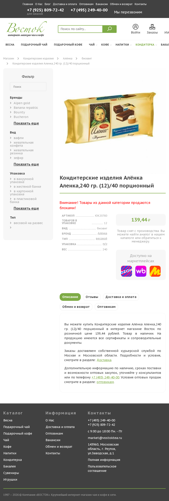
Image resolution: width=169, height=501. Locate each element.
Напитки (122, 44)
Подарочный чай (34, 44)
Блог (48, 4)
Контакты (141, 4)
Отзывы (92, 297)
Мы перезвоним (128, 12)
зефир (18, 157)
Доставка (104, 360)
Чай (92, 44)
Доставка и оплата (65, 4)
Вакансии (102, 4)
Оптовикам (86, 4)
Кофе (105, 44)
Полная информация (104, 460)
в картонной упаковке (21, 193)
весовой (101, 238)
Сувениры (11, 473)
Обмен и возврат (121, 4)
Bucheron (21, 116)
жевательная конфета (21, 144)
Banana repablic (26, 107)
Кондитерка (145, 44)
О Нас (38, 4)
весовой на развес (28, 223)
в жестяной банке (27, 186)
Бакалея (9, 466)
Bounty (19, 112)
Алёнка (67, 58)
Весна (10, 44)
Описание (70, 297)
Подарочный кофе (68, 44)
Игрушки (10, 479)
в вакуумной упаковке (21, 180)
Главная (28, 4)
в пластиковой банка (23, 200)
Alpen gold (22, 103)
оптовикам (105, 382)
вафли (19, 137)
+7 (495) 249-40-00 (89, 10)
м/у (105, 243)
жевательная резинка (21, 152)
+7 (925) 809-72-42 (45, 10)
